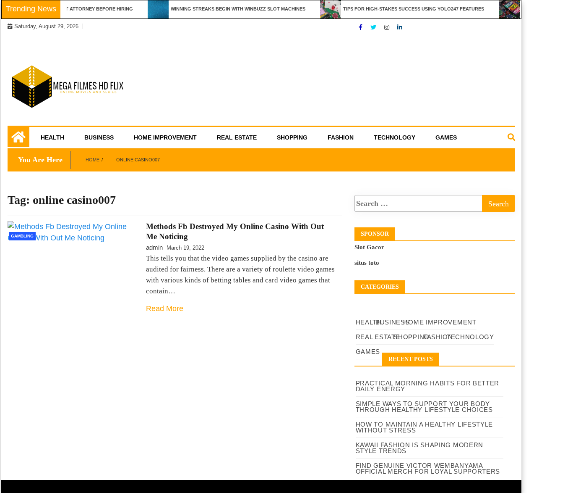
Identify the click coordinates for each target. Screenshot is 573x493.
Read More (164, 308)
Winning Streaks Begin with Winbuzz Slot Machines (232, 8)
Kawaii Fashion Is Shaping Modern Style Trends (419, 447)
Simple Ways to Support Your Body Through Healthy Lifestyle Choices (424, 406)
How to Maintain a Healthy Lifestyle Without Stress (424, 427)
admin (154, 247)
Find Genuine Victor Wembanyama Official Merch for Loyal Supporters (428, 468)
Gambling (22, 236)
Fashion (341, 137)
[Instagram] (387, 27)
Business (99, 137)
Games (446, 137)
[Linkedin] (399, 27)
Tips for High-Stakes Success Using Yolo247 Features (407, 8)
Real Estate (237, 137)
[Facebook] (361, 27)
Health (52, 137)
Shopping (292, 137)
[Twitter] (374, 27)
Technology (394, 137)
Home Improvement (165, 137)
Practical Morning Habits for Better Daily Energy (428, 386)
